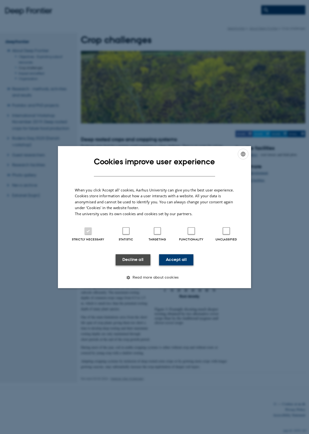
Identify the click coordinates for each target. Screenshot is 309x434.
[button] (154, 277)
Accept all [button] (176, 259)
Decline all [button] (132, 259)
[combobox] (243, 154)
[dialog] (154, 217)
